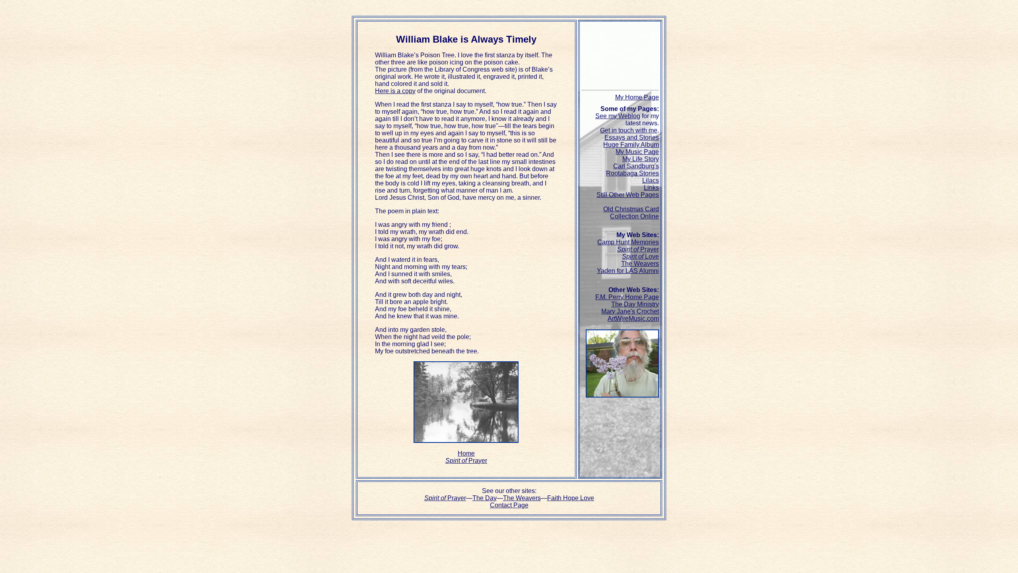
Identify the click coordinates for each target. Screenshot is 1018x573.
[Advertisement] (623, 57)
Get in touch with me (628, 130)
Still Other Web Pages (627, 194)
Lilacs (650, 180)
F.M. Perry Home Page (627, 297)
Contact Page (509, 505)
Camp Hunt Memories (628, 242)
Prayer (466, 460)
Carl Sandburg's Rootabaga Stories (632, 170)
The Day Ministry (635, 304)
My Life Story (640, 159)
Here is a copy (395, 91)
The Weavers (640, 263)
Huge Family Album (631, 144)
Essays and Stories (631, 137)
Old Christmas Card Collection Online (631, 213)
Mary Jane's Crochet (630, 311)
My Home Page (637, 97)
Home (466, 453)
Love (640, 256)
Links (651, 187)
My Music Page (637, 151)
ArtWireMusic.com (633, 318)
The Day (484, 498)
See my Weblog (617, 116)
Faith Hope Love (570, 498)
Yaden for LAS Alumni (628, 270)
